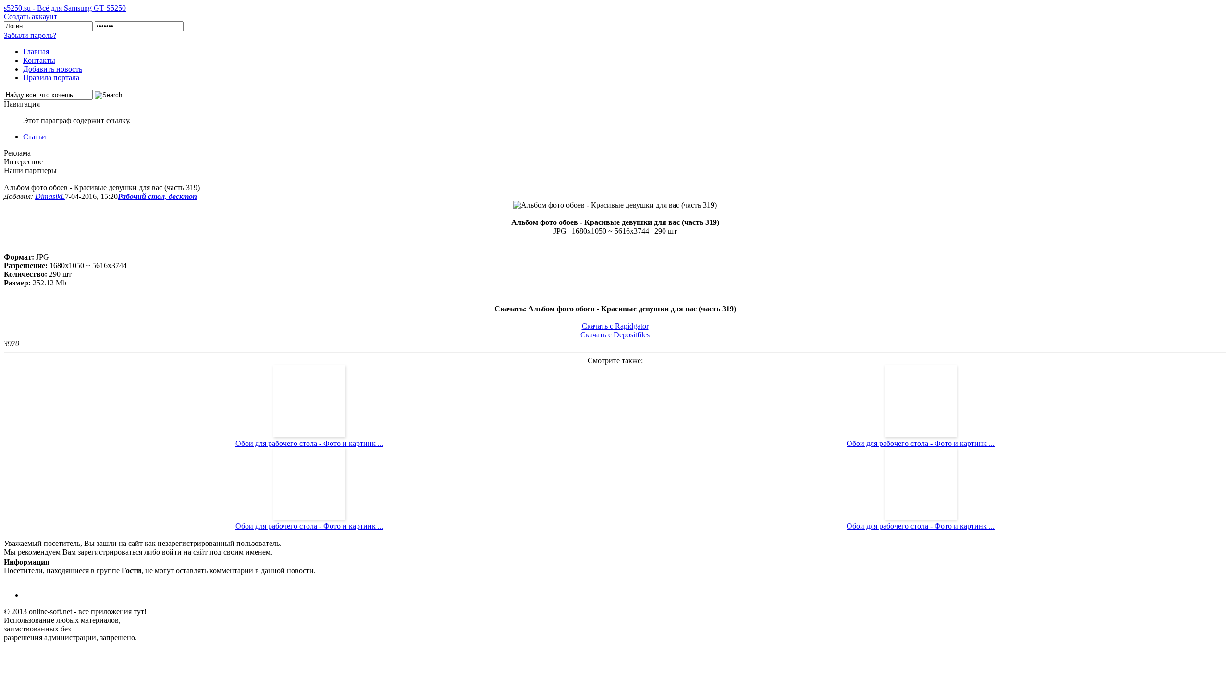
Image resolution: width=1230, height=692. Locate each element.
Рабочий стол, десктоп (157, 196)
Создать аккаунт (30, 16)
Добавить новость (52, 69)
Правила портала (51, 78)
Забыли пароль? (30, 35)
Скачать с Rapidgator (615, 326)
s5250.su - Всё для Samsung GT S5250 (65, 8)
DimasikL (50, 196)
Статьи (34, 137)
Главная (36, 52)
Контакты (39, 60)
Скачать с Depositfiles (615, 335)
